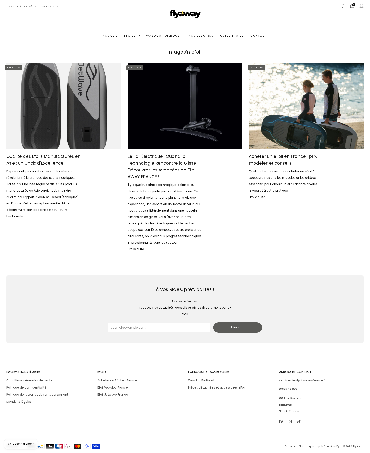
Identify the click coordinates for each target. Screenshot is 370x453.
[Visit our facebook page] (280, 421)
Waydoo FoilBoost (201, 380)
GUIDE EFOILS (232, 35)
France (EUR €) (20, 6)
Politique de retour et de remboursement (37, 394)
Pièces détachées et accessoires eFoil (216, 387)
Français (47, 6)
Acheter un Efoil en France (117, 380)
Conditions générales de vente (29, 380)
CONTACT (258, 35)
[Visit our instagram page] (289, 421)
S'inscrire (238, 327)
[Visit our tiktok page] (298, 421)
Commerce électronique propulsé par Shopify (312, 446)
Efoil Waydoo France (112, 387)
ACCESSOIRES (201, 35)
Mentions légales (18, 401)
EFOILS (130, 35)
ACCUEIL (110, 35)
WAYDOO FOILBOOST (164, 35)
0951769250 (288, 389)
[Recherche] (342, 6)
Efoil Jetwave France (112, 394)
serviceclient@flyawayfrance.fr (302, 380)
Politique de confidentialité (26, 387)
